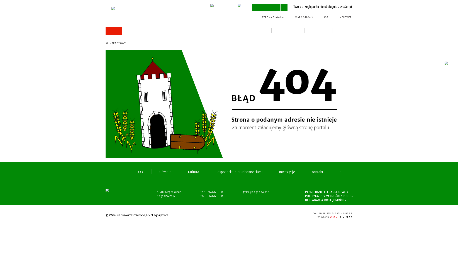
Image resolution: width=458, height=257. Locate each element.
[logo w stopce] (121, 194)
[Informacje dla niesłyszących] (276, 7)
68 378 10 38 (215, 192)
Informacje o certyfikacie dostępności (229, 215)
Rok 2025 (119, 52)
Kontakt (345, 17)
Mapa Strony (304, 17)
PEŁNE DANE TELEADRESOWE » (326, 192)
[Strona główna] (114, 31)
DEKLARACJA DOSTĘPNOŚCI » (325, 200)
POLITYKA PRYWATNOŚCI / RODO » (329, 196)
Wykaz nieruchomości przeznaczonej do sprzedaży (141, 80)
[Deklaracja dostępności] (269, 7)
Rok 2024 (119, 61)
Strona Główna (273, 17)
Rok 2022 (119, 102)
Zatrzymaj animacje (255, 7)
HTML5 (275, 214)
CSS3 (281, 214)
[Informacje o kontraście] (284, 7)
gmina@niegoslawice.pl (256, 192)
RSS (326, 17)
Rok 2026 (119, 43)
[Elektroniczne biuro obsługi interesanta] (220, 8)
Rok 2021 (119, 111)
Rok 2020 (119, 120)
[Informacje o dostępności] (262, 7)
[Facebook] (242, 8)
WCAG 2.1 (294, 214)
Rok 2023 (119, 69)
